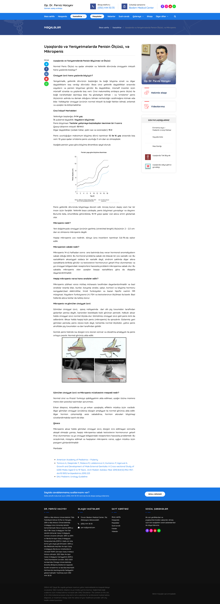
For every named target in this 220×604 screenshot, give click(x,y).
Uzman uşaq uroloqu (53, 8)
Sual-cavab (116, 526)
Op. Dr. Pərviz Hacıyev (58, 5)
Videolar (115, 531)
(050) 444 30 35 (87, 524)
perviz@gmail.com (88, 527)
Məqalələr (115, 523)
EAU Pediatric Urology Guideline (72, 476)
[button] (46, 64)
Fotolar (114, 528)
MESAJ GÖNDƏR (155, 494)
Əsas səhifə (116, 517)
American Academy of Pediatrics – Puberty (78, 459)
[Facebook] (162, 6)
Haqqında (115, 520)
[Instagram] (166, 6)
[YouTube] (170, 6)
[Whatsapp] (174, 6)
